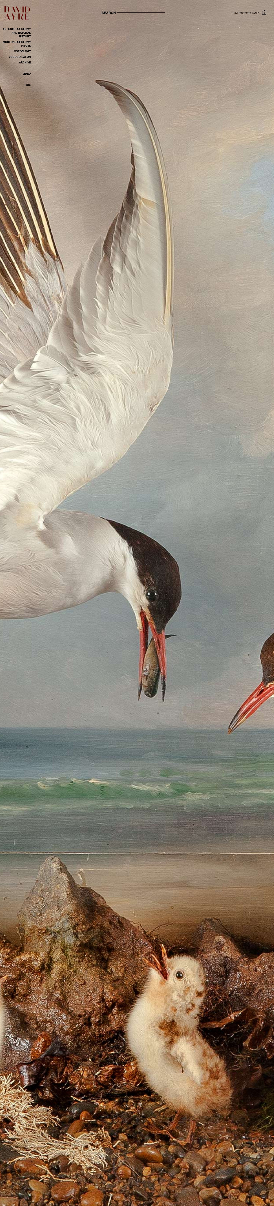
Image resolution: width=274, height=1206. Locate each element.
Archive (25, 62)
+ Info (27, 85)
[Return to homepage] (17, 19)
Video (27, 73)
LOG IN (255, 12)
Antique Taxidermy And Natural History (17, 32)
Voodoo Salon (20, 57)
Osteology (22, 51)
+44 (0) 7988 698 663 (241, 12)
